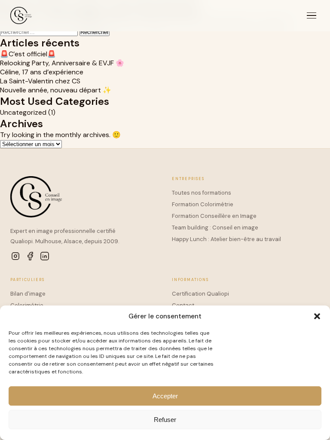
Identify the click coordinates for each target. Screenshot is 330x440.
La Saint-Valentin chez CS (40, 81)
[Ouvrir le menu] (311, 15)
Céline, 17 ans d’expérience (41, 71)
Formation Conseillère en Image (214, 216)
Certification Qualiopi (200, 293)
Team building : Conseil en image (215, 227)
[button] (317, 316)
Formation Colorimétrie (202, 204)
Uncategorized (23, 112)
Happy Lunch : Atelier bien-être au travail (226, 239)
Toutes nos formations (201, 192)
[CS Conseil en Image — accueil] (21, 15)
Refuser (165, 419)
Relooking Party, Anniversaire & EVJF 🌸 (62, 62)
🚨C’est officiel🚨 (28, 53)
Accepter (165, 396)
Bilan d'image (28, 293)
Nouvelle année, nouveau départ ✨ (55, 90)
